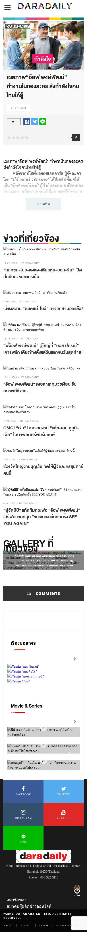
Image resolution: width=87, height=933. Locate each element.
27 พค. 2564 (18, 108)
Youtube (63, 818)
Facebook (23, 794)
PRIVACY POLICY (66, 925)
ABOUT (8, 925)
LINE (23, 842)
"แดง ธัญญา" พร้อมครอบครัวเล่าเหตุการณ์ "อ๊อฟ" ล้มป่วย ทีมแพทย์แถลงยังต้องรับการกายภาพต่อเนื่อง (44, 556)
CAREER (44, 925)
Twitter (63, 794)
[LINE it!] (42, 121)
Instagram (23, 818)
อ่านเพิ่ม (43, 204)
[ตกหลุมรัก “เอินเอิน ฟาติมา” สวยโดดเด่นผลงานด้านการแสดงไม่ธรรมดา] (43, 761)
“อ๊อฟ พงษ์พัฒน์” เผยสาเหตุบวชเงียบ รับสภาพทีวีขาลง (40, 388)
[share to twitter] (34, 121)
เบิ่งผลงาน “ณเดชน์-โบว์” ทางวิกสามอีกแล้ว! (43, 308)
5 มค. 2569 (9, 301)
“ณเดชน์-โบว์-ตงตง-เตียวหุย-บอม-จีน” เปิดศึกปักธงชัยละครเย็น (42, 273)
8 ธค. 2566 (9, 503)
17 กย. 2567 (10, 421)
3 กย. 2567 (9, 459)
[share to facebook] (26, 121)
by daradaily (30, 263)
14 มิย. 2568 (10, 338)
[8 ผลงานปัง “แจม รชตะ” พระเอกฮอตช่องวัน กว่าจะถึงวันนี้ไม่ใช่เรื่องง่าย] (43, 744)
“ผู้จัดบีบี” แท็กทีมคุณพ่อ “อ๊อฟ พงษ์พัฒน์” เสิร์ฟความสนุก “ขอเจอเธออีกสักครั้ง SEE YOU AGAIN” (41, 517)
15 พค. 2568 (10, 377)
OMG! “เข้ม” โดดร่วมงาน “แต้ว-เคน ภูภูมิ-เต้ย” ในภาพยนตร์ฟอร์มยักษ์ (41, 431)
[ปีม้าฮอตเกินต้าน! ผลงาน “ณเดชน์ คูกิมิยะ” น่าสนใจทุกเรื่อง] (43, 727)
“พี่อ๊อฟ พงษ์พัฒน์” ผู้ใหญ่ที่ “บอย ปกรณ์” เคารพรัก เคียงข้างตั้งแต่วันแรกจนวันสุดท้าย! (43, 349)
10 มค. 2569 (10, 263)
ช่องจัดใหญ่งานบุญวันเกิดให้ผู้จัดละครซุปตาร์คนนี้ (43, 470)
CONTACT (26, 925)
